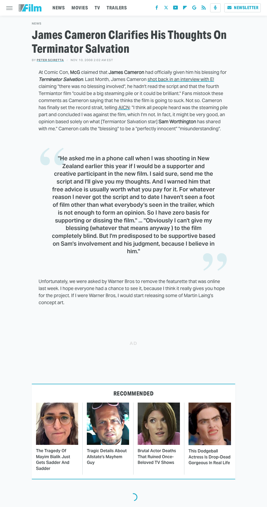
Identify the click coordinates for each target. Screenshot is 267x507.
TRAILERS (117, 8)
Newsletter (246, 7)
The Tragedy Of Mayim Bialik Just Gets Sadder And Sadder (53, 459)
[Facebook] (157, 8)
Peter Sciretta (50, 60)
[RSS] (204, 8)
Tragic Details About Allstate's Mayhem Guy (107, 456)
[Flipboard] (185, 8)
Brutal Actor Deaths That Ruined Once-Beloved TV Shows (157, 456)
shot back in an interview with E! (181, 79)
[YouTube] (175, 8)
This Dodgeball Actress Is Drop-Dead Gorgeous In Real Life (209, 456)
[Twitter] (166, 8)
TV (97, 8)
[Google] (194, 8)
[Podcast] (215, 7)
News (36, 23)
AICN (124, 107)
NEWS (58, 8)
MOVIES (79, 8)
